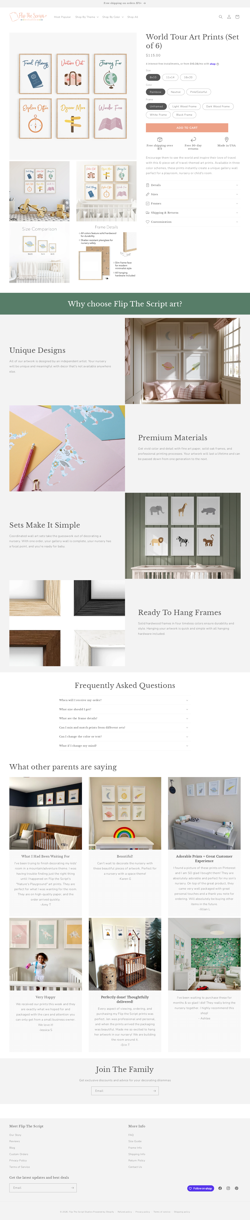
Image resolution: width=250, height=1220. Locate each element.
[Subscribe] (154, 1091)
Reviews (14, 1141)
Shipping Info (136, 1154)
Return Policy (136, 1160)
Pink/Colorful (198, 92)
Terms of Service (19, 1167)
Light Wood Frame (184, 106)
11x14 (170, 77)
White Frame (158, 114)
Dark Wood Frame (218, 106)
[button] (86, 17)
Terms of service (162, 1211)
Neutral (176, 92)
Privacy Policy (18, 1160)
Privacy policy (143, 1211)
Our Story (15, 1135)
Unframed (156, 106)
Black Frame (184, 114)
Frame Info (135, 1147)
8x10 (153, 77)
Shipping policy (182, 1211)
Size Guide (135, 1141)
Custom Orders (18, 1154)
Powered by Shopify (103, 1211)
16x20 (188, 77)
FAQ (131, 1135)
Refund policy (125, 1211)
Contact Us (135, 1167)
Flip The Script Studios (81, 1211)
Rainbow (155, 92)
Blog (12, 1147)
